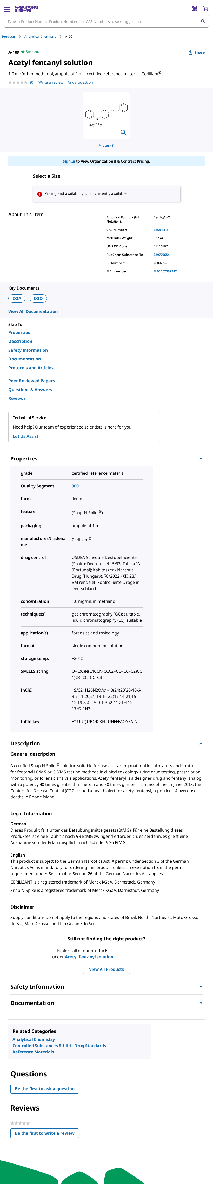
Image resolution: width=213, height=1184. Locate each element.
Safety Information (28, 350)
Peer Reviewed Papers (31, 381)
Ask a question (80, 82)
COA (16, 298)
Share (200, 52)
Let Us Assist (25, 436)
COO (38, 298)
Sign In (69, 161)
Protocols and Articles (31, 368)
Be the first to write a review (47, 1134)
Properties (19, 332)
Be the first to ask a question (45, 1089)
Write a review (50, 82)
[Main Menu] (7, 8)
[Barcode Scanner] (195, 9)
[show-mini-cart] (205, 8)
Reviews (17, 398)
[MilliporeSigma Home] (26, 9)
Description (20, 341)
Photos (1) (106, 145)
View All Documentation (32, 311)
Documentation (24, 359)
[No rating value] (19, 82)
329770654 (162, 254)
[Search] (203, 21)
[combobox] (106, 21)
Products (9, 36)
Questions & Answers (30, 389)
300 (75, 486)
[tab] (13, 36)
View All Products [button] (106, 969)
